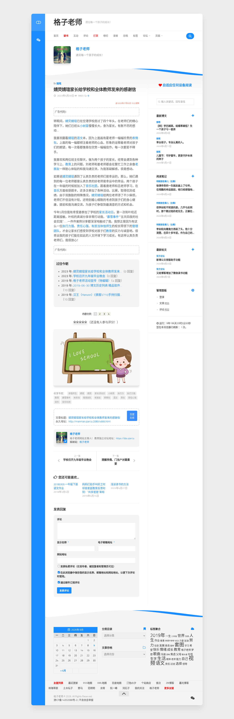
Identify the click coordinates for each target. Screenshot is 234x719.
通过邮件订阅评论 (70, 582)
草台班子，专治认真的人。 (170, 142)
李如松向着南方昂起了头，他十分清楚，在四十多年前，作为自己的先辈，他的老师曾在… (174, 231)
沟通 (163, 654)
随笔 (59, 83)
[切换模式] (38, 22)
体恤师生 (106, 226)
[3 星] (80, 322)
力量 (181, 640)
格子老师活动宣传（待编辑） (92, 280)
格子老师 (68, 22)
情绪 (163, 650)
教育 (68, 164)
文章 (164, 303)
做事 (162, 640)
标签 (135, 35)
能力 (178, 659)
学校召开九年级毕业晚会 (89, 276)
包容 (156, 645)
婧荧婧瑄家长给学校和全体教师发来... (97, 271)
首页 (56, 35)
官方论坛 (160, 256)
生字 (153, 659)
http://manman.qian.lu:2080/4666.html (89, 421)
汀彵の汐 (131, 683)
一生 (168, 636)
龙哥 (102, 688)
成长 (170, 650)
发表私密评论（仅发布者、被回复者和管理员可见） (88, 566)
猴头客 (184, 654)
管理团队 (87, 398)
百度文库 (132, 416)
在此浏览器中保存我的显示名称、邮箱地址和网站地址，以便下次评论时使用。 (96, 574)
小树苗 (84, 126)
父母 (178, 654)
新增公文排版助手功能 (168, 259)
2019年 (157, 635)
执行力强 (68, 226)
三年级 (174, 636)
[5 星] (85, 322)
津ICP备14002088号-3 (65, 700)
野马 (80, 688)
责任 (123, 398)
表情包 (107, 398)
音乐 (56, 190)
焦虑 (173, 654)
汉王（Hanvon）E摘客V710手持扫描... (97, 294)
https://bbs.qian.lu (125, 438)
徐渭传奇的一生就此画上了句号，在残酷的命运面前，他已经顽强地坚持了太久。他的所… (174, 188)
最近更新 (73, 683)
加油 (186, 640)
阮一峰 (113, 688)
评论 (85, 35)
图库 (172, 646)
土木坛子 (68, 688)
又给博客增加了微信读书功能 (172, 273)
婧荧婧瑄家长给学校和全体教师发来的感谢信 (94, 417)
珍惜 (190, 654)
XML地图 (102, 683)
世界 (181, 636)
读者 (115, 35)
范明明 (91, 688)
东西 (187, 636)
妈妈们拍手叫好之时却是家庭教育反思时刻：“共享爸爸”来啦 (93, 488)
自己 (185, 659)
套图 (179, 645)
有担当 (95, 226)
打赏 (95, 35)
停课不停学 (170, 641)
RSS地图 (87, 683)
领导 (184, 664)
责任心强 (83, 226)
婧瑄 (74, 121)
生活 (161, 658)
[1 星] (74, 322)
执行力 (121, 393)
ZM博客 (170, 683)
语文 (80, 138)
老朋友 (98, 398)
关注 (177, 641)
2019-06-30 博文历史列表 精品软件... (97, 285)
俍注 (158, 683)
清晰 (168, 654)
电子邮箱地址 (106, 542)
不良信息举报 (86, 700)
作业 (157, 640)
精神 (168, 659)
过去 (172, 664)
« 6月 (63, 670)
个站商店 (146, 683)
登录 (161, 297)
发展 (161, 645)
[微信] (38, 40)
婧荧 (68, 121)
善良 (167, 645)
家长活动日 (106, 212)
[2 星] (77, 322)
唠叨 (105, 35)
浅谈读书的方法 (120, 484)
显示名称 (63, 542)
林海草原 (53, 688)
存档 (125, 35)
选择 (179, 664)
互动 (75, 35)
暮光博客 (184, 683)
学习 (187, 645)
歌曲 (156, 654)
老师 (173, 659)
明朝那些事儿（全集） (166, 181)
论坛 (145, 35)
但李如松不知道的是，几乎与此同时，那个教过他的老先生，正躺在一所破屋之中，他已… (174, 209)
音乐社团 (91, 186)
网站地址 (62, 554)
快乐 (156, 650)
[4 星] (83, 322)
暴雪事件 (113, 217)
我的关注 (139, 688)
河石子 (126, 688)
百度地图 (116, 683)
